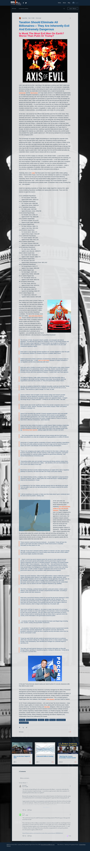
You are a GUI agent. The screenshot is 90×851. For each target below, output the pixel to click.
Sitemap (9, 846)
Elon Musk (22, 720)
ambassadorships (61, 720)
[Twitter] (26, 3)
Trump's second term (31, 720)
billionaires (41, 720)
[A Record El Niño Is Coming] (45, 748)
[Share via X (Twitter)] (23, 727)
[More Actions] (70, 786)
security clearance (24, 722)
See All (76, 739)
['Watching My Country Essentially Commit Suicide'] (68, 748)
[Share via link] (26, 727)
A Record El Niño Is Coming (44, 756)
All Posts (14, 8)
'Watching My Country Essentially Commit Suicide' (67, 757)
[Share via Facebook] (19, 727)
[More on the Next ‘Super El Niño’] (22, 748)
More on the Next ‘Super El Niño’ (22, 757)
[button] (64, 8)
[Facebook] (23, 3)
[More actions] (70, 18)
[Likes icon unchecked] (23, 810)
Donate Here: (82, 844)
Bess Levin (52, 720)
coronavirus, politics (23, 8)
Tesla (47, 720)
